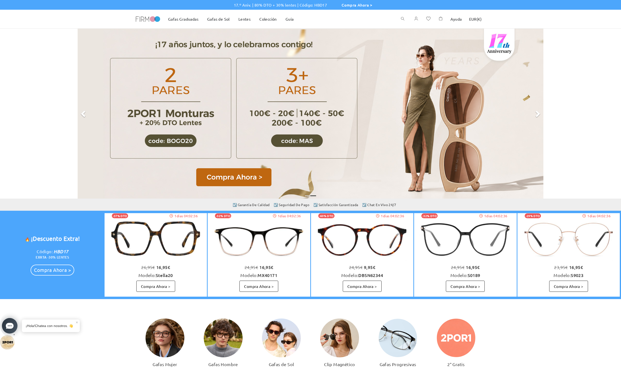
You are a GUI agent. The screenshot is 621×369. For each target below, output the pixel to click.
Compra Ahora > (357, 5)
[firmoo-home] (148, 18)
